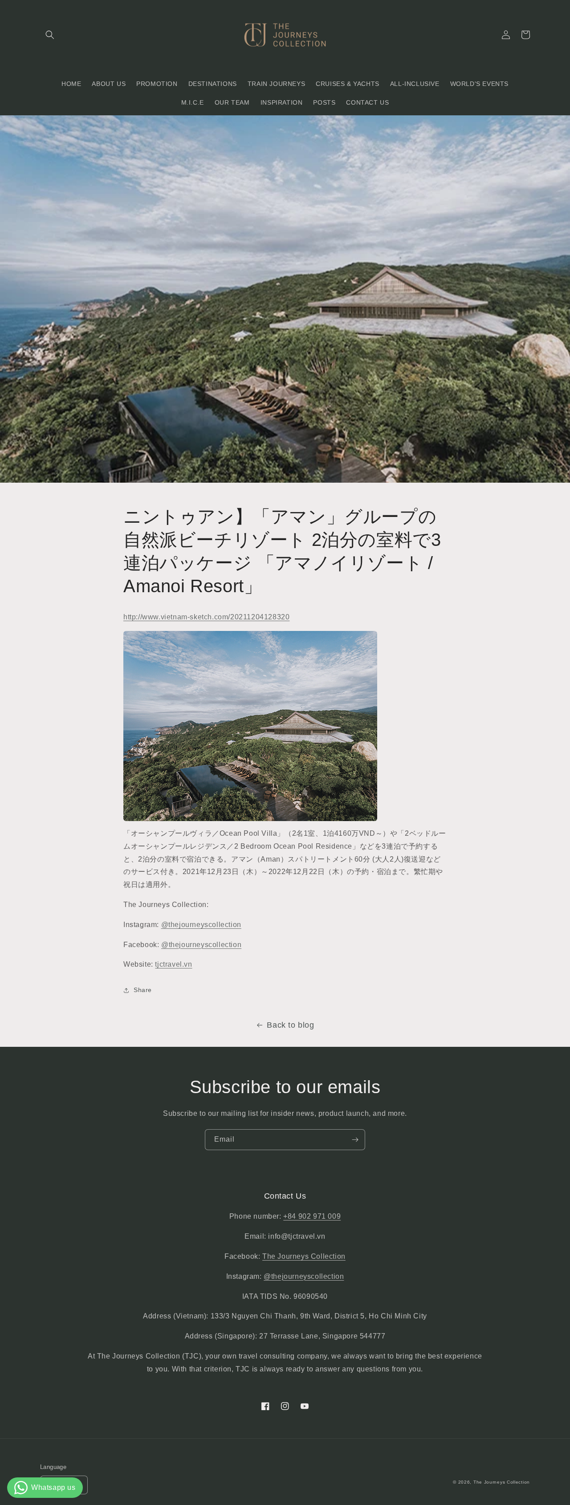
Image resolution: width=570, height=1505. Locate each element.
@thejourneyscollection (201, 924)
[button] (50, 35)
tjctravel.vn (173, 964)
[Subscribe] (355, 1139)
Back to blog (290, 1025)
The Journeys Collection (304, 1256)
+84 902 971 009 (312, 1216)
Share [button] (143, 989)
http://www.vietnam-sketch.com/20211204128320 (206, 617)
